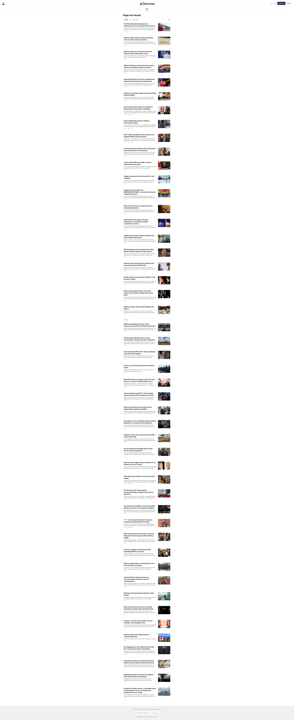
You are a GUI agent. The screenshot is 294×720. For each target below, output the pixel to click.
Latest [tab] (126, 19)
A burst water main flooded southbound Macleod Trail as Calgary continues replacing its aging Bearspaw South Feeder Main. (140, 439)
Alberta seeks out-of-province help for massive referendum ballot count (138, 52)
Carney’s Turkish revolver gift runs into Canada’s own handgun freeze (138, 622)
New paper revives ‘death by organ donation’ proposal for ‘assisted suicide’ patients (140, 422)
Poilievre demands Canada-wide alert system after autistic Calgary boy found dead (138, 293)
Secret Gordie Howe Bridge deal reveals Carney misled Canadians (138, 450)
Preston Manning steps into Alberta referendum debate (137, 122)
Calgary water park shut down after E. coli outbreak (139, 177)
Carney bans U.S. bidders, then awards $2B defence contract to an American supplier (139, 507)
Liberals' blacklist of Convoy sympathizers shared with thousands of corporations (139, 80)
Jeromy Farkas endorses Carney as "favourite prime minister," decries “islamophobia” (136, 579)
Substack (139, 716)
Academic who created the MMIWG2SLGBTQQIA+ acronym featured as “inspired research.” (140, 192)
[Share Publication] (275, 3)
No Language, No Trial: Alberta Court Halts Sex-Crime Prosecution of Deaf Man (139, 648)
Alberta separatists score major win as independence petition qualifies (138, 408)
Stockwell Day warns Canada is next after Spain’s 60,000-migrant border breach (139, 250)
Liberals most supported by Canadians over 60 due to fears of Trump (139, 463)
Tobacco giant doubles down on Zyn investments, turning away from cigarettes (139, 339)
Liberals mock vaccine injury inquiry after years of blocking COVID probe (139, 264)
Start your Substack (143, 713)
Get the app (154, 713)
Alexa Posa (130, 114)
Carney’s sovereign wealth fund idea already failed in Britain (140, 94)
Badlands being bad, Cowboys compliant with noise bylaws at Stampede (138, 676)
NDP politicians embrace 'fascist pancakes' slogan (139, 477)
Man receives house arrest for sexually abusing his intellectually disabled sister (138, 608)
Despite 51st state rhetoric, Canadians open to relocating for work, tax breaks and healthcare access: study (140, 690)
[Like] (125, 33)
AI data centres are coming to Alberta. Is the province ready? (140, 278)
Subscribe (281, 3)
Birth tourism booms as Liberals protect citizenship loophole (138, 207)
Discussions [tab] (135, 19)
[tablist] (131, 19)
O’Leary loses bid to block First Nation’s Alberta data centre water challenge (138, 108)
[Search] (271, 3)
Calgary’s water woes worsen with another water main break (139, 436)
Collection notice (157, 709)
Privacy (146, 709)
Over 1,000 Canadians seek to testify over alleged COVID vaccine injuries (139, 136)
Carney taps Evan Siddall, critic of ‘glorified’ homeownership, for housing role (140, 149)
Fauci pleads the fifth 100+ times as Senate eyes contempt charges (139, 353)
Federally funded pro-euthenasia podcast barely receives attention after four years (139, 662)
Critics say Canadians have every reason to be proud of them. (140, 639)
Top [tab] (130, 19)
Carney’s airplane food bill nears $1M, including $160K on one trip (137, 550)
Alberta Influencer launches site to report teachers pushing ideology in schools (139, 66)
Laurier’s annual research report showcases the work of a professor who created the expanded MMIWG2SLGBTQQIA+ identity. (140, 196)
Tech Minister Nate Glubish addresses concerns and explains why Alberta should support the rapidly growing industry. (139, 282)
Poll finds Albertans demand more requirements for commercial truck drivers (139, 25)
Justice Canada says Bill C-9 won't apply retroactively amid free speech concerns (139, 394)
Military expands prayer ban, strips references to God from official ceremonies (139, 325)
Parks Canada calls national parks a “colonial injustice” (136, 636)
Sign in (289, 3)
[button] (146, 8)
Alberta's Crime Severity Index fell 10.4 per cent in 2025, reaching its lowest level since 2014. (138, 370)
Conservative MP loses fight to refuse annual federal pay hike (137, 163)
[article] (147, 28)
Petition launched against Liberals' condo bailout (139, 594)
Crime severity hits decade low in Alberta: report (139, 366)
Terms (150, 709)
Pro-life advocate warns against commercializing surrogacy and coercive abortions (139, 492)
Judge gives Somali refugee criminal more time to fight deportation (139, 236)
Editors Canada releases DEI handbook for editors (139, 308)
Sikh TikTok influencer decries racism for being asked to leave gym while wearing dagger (139, 536)
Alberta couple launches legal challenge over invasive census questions (138, 39)
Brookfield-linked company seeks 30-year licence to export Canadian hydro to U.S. (139, 380)
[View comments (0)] (135, 33)
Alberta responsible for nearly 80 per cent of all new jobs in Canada (139, 564)
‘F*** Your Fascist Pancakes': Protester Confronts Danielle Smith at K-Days (138, 521)
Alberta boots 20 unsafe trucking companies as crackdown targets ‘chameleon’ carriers (136, 222)
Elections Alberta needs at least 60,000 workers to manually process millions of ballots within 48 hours (139, 56)
